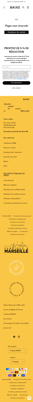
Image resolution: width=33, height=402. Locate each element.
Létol (5, 166)
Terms (25, 78)
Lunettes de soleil (10, 157)
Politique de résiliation (17, 234)
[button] (4, 7)
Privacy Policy (20, 78)
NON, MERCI (16, 88)
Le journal (7, 328)
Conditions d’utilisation (17, 222)
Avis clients (8, 173)
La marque (8, 319)
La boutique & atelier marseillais (16, 323)
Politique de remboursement (15, 194)
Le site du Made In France (13, 310)
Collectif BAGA (10, 314)
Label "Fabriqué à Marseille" (14, 305)
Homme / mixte (9, 148)
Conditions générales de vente (15, 203)
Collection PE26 (10, 143)
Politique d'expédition (12, 199)
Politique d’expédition (17, 225)
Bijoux (6, 161)
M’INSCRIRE (16, 83)
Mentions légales (10, 185)
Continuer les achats (16, 32)
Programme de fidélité (14, 174)
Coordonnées (9, 180)
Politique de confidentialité (14, 190)
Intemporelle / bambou (13, 152)
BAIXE (9, 216)
